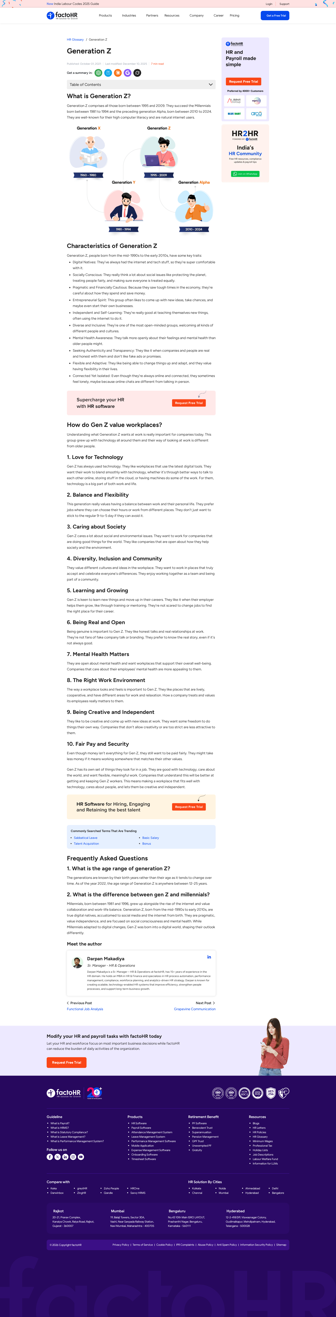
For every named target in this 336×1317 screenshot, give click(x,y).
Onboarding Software (144, 1154)
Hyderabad (252, 1193)
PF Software (199, 1123)
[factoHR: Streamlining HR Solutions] (62, 15)
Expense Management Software (150, 1150)
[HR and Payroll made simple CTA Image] (245, 79)
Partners (152, 15)
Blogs (256, 1123)
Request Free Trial (66, 1062)
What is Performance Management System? (77, 1141)
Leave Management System (148, 1136)
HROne (134, 1188)
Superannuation (201, 1132)
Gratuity (197, 1150)
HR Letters (259, 1127)
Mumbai (223, 1193)
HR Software (139, 1123)
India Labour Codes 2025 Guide (73, 4)
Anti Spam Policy (227, 1244)
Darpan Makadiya (105, 958)
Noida (222, 1188)
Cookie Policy (164, 1244)
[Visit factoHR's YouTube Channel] (81, 1157)
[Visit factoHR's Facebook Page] (50, 1157)
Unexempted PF (201, 1145)
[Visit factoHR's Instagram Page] (73, 1157)
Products (105, 15)
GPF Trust (198, 1141)
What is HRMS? (60, 1127)
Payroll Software (141, 1127)
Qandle (108, 1193)
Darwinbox (57, 1193)
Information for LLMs (265, 1163)
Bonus (146, 843)
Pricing (234, 15)
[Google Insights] (127, 73)
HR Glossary (75, 39)
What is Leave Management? (68, 1136)
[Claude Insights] (118, 73)
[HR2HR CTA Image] (245, 153)
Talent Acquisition (86, 843)
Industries (129, 15)
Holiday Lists (260, 1150)
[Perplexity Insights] (108, 73)
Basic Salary (150, 838)
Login (269, 4)
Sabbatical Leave (85, 838)
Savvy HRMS (137, 1193)
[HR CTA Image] (141, 405)
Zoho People (111, 1188)
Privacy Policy (121, 1244)
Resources (171, 15)
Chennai (197, 1193)
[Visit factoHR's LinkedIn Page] (65, 1157)
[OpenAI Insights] (98, 73)
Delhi (275, 1188)
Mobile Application (142, 1145)
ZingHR (81, 1193)
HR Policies (259, 1132)
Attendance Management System (151, 1132)
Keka (54, 1188)
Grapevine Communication (195, 1009)
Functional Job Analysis (85, 1009)
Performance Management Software (153, 1141)
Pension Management (205, 1136)
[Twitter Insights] (137, 73)
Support (284, 4)
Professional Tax (262, 1145)
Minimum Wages (263, 1141)
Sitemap (281, 1244)
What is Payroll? (60, 1123)
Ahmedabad (252, 1188)
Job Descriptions (263, 1154)
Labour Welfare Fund (265, 1159)
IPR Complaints (185, 1244)
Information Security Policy (256, 1244)
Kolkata (196, 1188)
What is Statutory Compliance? (69, 1132)
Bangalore (278, 1193)
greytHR (82, 1188)
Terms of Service (143, 1244)
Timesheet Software (143, 1159)
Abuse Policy (205, 1244)
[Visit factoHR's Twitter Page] (57, 1157)
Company (197, 15)
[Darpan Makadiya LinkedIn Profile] (209, 957)
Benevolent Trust (202, 1127)
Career (219, 15)
